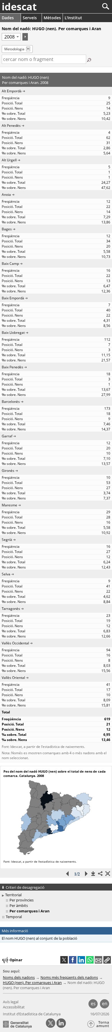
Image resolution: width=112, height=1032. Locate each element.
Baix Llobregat (13, 332)
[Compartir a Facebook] (72, 960)
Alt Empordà (12, 91)
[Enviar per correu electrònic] (98, 960)
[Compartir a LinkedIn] (81, 960)
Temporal (14, 916)
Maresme (9, 505)
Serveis (30, 17)
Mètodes (52, 17)
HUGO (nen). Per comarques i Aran (32, 982)
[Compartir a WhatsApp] (90, 960)
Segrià (7, 539)
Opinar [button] (15, 959)
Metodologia (14, 49)
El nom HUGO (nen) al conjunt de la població (39, 938)
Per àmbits (18, 905)
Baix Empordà (13, 298)
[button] (107, 960)
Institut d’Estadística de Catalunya (32, 1013)
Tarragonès (11, 608)
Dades (8, 17)
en (104, 1003)
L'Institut (73, 17)
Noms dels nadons (19, 977)
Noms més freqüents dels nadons (69, 977)
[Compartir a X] (64, 960)
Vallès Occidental (15, 643)
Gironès (8, 470)
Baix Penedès (12, 367)
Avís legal (10, 1001)
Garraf (7, 436)
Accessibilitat (14, 1007)
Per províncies (21, 900)
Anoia (6, 194)
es (93, 1003)
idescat (19, 6)
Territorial (13, 894)
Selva (6, 574)
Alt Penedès (11, 125)
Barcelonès (11, 401)
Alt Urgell (9, 160)
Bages (7, 229)
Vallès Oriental (13, 677)
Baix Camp (10, 263)
